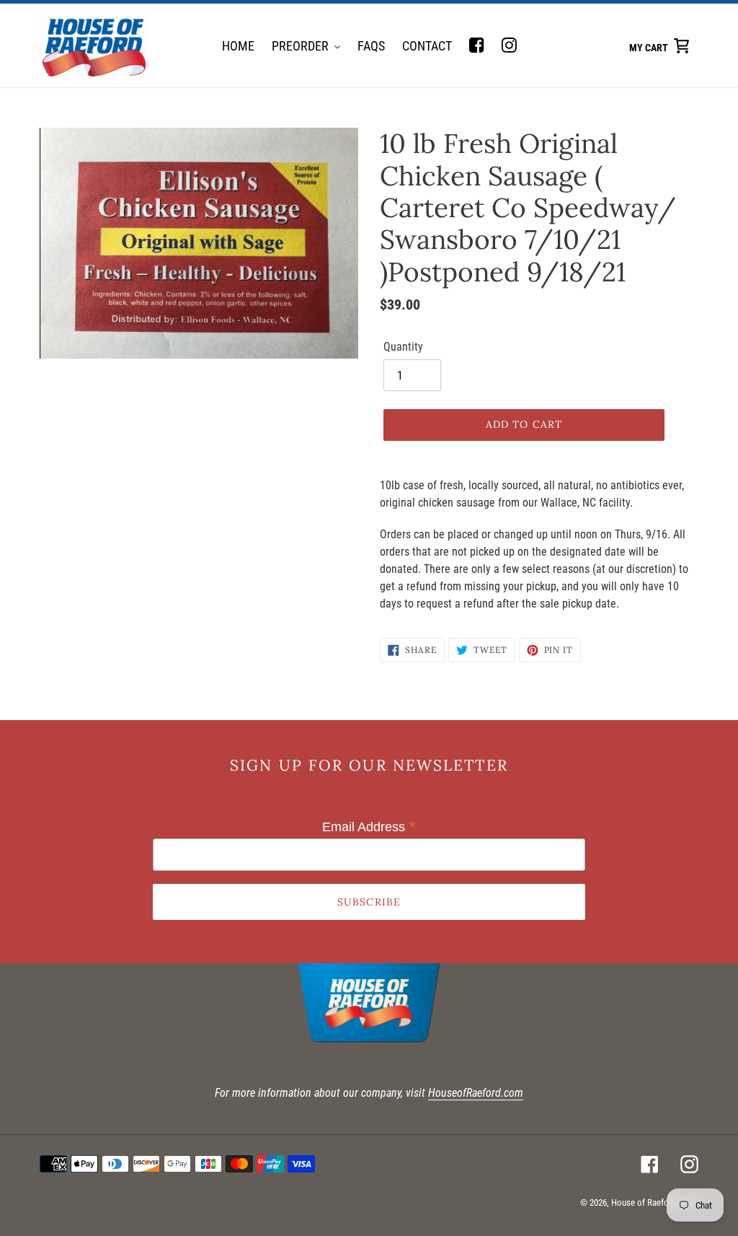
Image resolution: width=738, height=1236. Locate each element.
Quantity (403, 347)
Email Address (369, 827)
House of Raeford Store (654, 1202)
